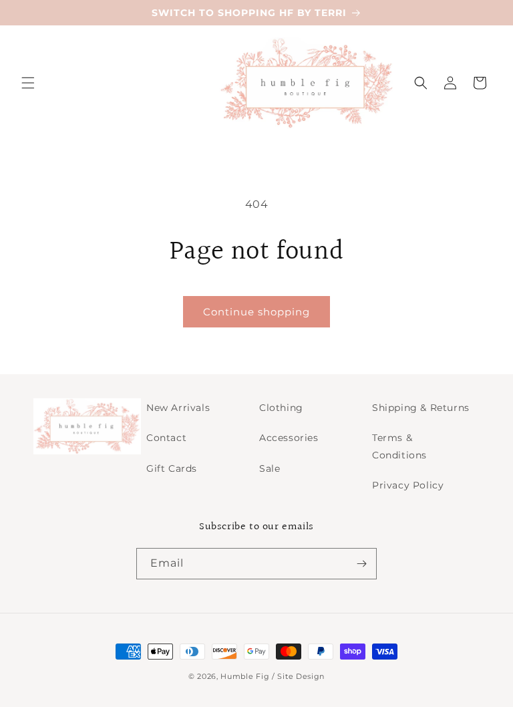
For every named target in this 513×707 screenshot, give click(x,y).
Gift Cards (171, 468)
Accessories (289, 438)
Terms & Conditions (399, 446)
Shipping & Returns (421, 408)
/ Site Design (298, 676)
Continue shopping (256, 311)
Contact (166, 438)
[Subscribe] (361, 563)
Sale (269, 468)
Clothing (281, 408)
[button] (28, 83)
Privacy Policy (408, 485)
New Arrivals (178, 408)
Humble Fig (244, 676)
